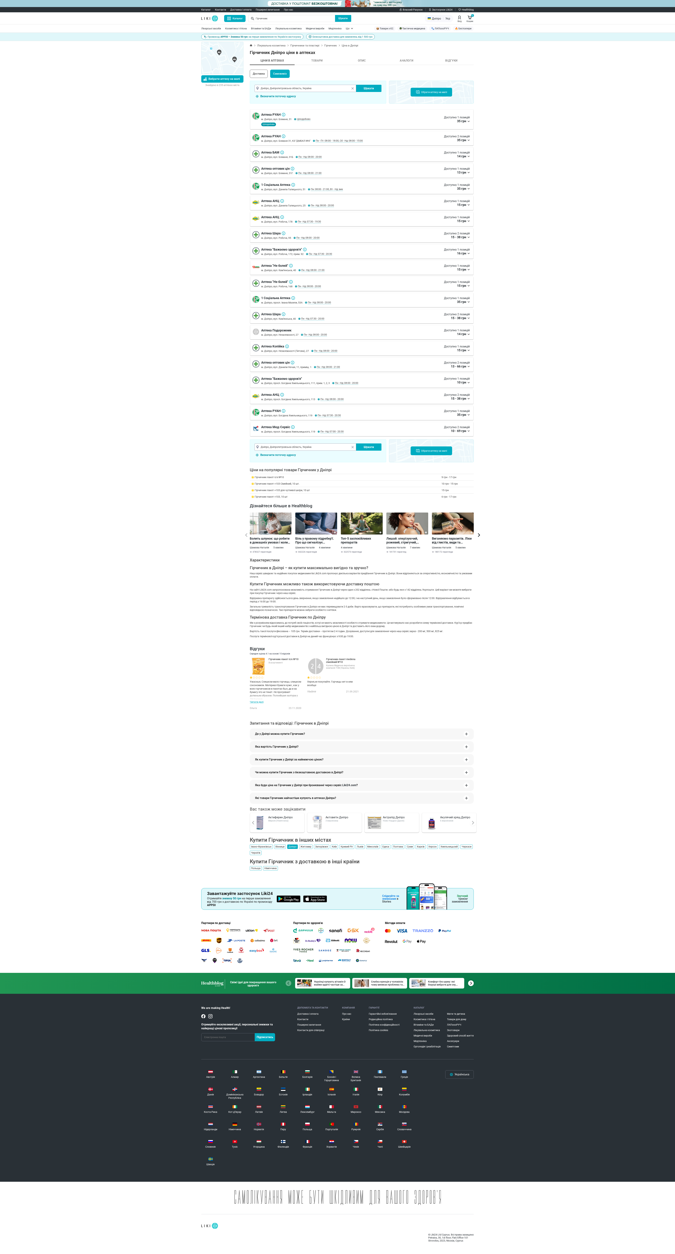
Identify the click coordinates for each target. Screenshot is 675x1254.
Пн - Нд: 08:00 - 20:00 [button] (310, 156)
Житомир (305, 846)
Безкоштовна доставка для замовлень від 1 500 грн (342, 36)
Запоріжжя (321, 846)
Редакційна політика (381, 1019)
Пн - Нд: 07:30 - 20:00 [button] (312, 318)
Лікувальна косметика (288, 28)
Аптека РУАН (283, 115)
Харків (421, 846)
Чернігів (255, 852)
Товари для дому (456, 1019)
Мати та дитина (456, 1013)
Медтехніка (335, 28)
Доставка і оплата (241, 9)
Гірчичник (330, 45)
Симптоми (453, 1046)
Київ (334, 846)
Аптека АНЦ (282, 201)
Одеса (385, 846)
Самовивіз (280, 73)
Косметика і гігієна (236, 28)
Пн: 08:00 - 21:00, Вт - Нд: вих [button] (327, 189)
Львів (360, 846)
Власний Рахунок (413, 9)
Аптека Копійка (287, 346)
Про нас (288, 9)
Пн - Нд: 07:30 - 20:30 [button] (320, 253)
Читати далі (256, 701)
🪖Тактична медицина (412, 28)
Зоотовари (453, 1030)
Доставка (259, 73)
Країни (346, 1019)
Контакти (220, 9)
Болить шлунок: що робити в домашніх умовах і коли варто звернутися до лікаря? (270, 540)
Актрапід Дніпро (394, 817)
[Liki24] (209, 1226)
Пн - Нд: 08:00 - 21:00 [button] (310, 173)
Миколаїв (372, 846)
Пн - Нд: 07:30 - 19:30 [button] (309, 221)
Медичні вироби (315, 28)
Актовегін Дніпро (337, 817)
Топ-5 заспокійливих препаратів (356, 540)
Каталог (206, 9)
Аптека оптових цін (292, 169)
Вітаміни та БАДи (261, 28)
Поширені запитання (268, 9)
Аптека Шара (283, 233)
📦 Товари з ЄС (384, 28)
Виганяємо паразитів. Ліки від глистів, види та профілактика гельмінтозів (452, 540)
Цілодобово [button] (303, 119)
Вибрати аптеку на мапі (224, 79)
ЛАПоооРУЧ (454, 1024)
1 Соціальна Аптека (293, 185)
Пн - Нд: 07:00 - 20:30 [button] (332, 431)
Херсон (432, 846)
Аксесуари (453, 1041)
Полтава (398, 846)
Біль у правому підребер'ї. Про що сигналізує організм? (314, 540)
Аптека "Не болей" (291, 266)
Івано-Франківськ (261, 846)
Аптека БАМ (282, 152)
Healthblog (468, 9)
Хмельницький (449, 846)
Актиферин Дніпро (280, 817)
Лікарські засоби (211, 28)
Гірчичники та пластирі (304, 45)
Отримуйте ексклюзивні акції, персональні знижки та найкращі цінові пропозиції (237, 1026)
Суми (410, 846)
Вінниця (280, 846)
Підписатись (265, 1037)
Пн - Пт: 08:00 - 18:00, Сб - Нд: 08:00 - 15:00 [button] (339, 140)
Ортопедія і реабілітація (427, 1046)
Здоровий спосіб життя (460, 1035)
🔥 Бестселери (463, 28)
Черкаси (466, 846)
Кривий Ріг (347, 846)
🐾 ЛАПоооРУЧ (440, 28)
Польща (256, 868)
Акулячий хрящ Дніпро (455, 817)
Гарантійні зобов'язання (383, 1013)
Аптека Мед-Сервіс (293, 427)
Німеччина (270, 868)
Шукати (343, 18)
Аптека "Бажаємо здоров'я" (305, 249)
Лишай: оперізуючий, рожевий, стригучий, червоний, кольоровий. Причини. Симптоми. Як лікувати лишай (404, 540)
